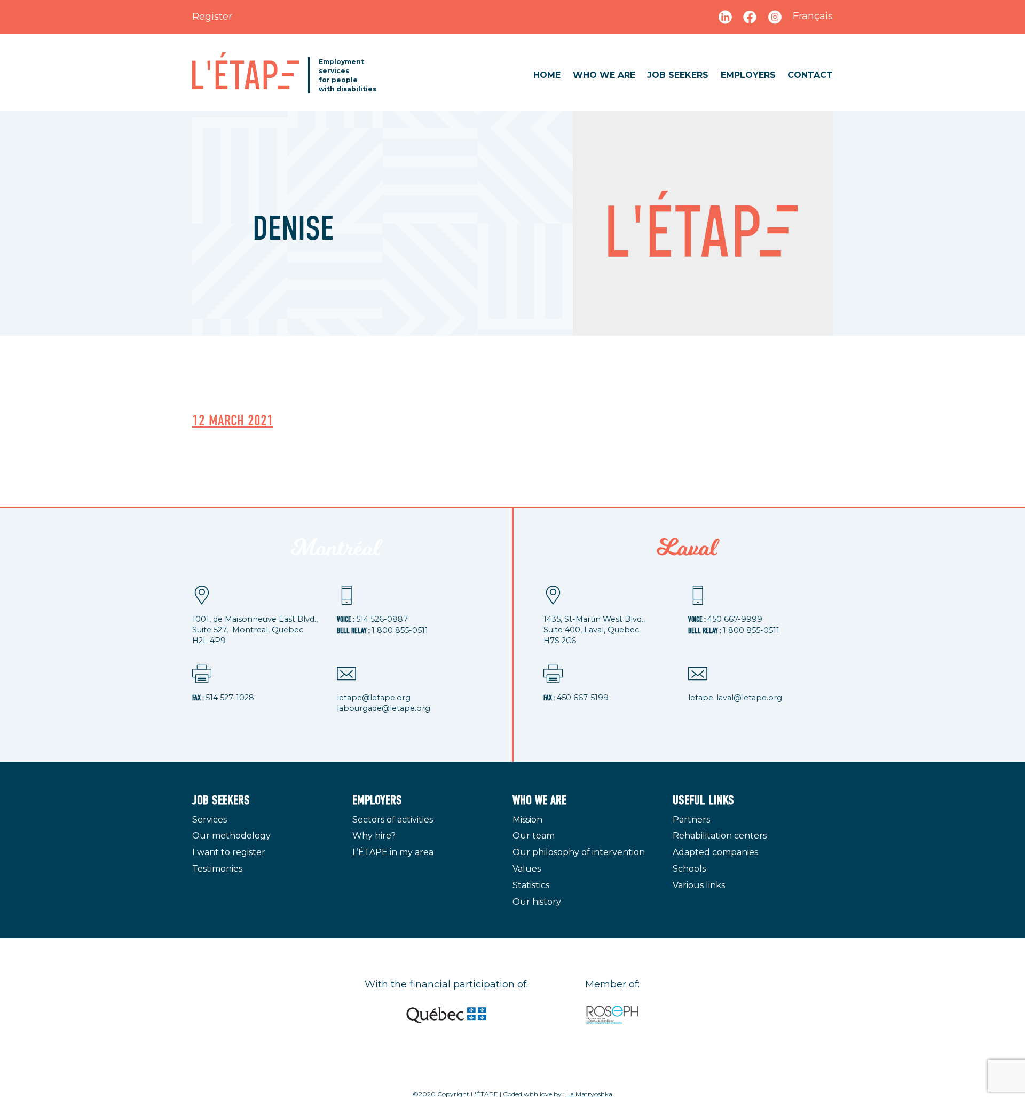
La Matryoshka (589, 1094)
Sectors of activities (392, 820)
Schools (689, 869)
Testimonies (217, 869)
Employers (748, 75)
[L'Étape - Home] (245, 70)
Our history (536, 902)
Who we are (604, 75)
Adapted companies (715, 852)
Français (813, 16)
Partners (691, 820)
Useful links (703, 800)
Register (212, 16)
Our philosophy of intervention (578, 852)
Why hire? (374, 836)
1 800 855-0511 (400, 630)
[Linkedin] (725, 16)
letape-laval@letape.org (735, 697)
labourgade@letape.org (383, 708)
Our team (533, 836)
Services (209, 820)
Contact (810, 75)
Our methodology (231, 836)
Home (547, 75)
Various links (699, 885)
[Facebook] (751, 16)
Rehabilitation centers (720, 836)
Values (526, 869)
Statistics (530, 885)
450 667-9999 (734, 619)
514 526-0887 (382, 619)
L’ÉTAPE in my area (392, 852)
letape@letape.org (374, 697)
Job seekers (677, 75)
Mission (527, 820)
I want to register (228, 852)
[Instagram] (775, 16)
